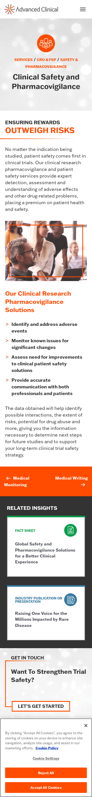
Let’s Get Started (41, 706)
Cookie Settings (46, 758)
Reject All (46, 773)
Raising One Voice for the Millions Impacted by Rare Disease (42, 619)
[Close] (85, 725)
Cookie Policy (47, 748)
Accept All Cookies (45, 787)
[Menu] (83, 9)
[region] (46, 757)
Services (23, 59)
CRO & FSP (46, 59)
